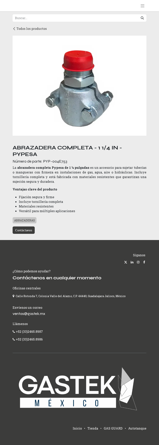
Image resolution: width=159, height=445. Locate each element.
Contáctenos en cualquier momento (57, 277)
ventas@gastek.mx (29, 313)
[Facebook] (144, 262)
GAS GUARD (113, 428)
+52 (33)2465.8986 (29, 339)
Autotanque (137, 428)
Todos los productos (31, 29)
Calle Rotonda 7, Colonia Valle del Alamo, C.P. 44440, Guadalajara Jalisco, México (71, 296)
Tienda (92, 428)
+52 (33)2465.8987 (29, 331)
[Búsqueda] (142, 18)
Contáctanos (23, 230)
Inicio (77, 428)
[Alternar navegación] (142, 6)
